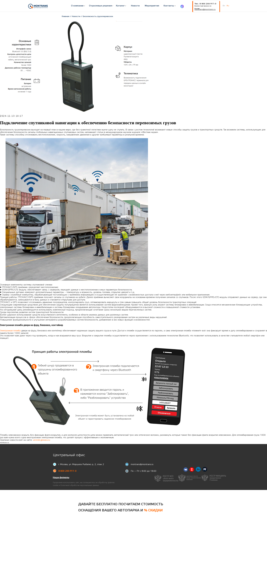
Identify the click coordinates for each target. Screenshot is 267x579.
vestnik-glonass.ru (41, 440)
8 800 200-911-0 (67, 471)
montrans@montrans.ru (142, 464)
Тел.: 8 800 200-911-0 (205, 4)
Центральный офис (69, 455)
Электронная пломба (10, 330)
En (224, 6)
